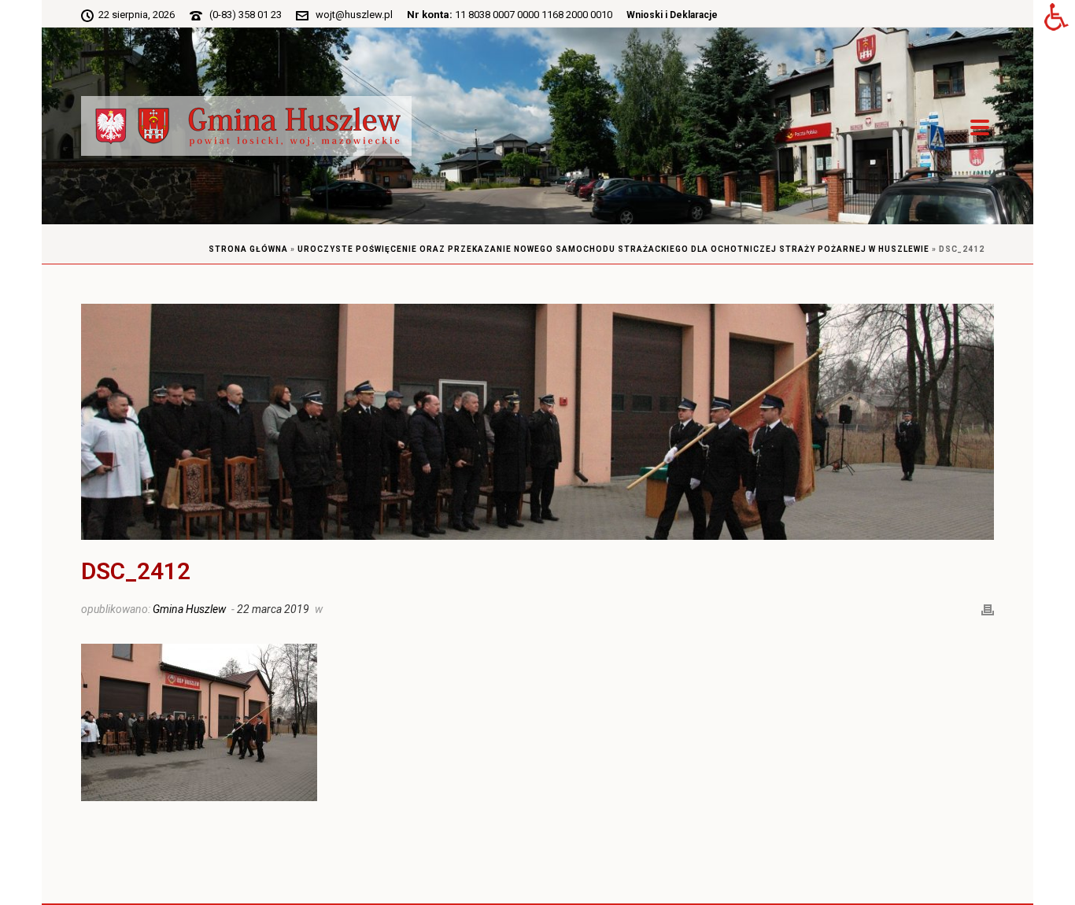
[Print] (987, 608)
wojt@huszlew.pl (354, 14)
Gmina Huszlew (189, 609)
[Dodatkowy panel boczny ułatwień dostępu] (1056, 19)
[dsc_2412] (537, 422)
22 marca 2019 (273, 609)
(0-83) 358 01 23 (245, 14)
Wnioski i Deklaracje (672, 14)
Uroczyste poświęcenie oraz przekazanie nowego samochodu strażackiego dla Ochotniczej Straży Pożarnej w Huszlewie (613, 249)
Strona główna (248, 249)
